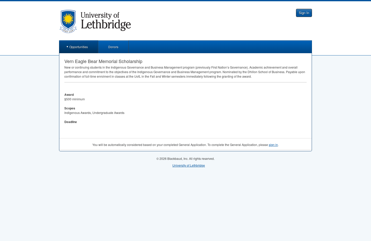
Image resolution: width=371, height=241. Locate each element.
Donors (113, 47)
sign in (273, 144)
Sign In (304, 12)
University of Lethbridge (188, 165)
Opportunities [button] (78, 47)
